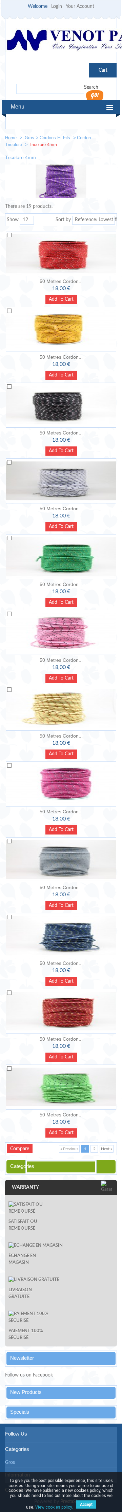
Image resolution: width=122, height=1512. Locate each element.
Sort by (63, 219)
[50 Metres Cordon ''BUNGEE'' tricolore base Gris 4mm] (61, 859)
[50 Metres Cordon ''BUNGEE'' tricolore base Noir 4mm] (61, 405)
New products (26, 1392)
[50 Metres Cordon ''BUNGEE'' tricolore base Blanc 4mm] (61, 480)
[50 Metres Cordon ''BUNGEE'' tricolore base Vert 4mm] (61, 556)
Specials (19, 1412)
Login (56, 6)
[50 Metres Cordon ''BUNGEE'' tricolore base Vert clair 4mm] (61, 1087)
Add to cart (61, 299)
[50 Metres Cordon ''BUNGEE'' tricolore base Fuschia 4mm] (61, 784)
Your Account (80, 6)
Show (13, 219)
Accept (86, 1504)
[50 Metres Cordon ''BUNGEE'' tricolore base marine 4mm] (61, 935)
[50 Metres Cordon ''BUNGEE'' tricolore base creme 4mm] (61, 708)
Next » (106, 1149)
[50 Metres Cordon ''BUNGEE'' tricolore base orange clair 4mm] (61, 329)
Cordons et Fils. (56, 137)
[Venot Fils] (61, 41)
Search (91, 87)
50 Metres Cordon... (61, 281)
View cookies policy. (54, 1507)
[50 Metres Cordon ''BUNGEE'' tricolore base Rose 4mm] (61, 632)
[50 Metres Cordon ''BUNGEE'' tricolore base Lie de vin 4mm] (61, 1011)
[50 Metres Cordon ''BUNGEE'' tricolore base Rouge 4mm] (61, 253)
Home (11, 137)
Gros (29, 137)
